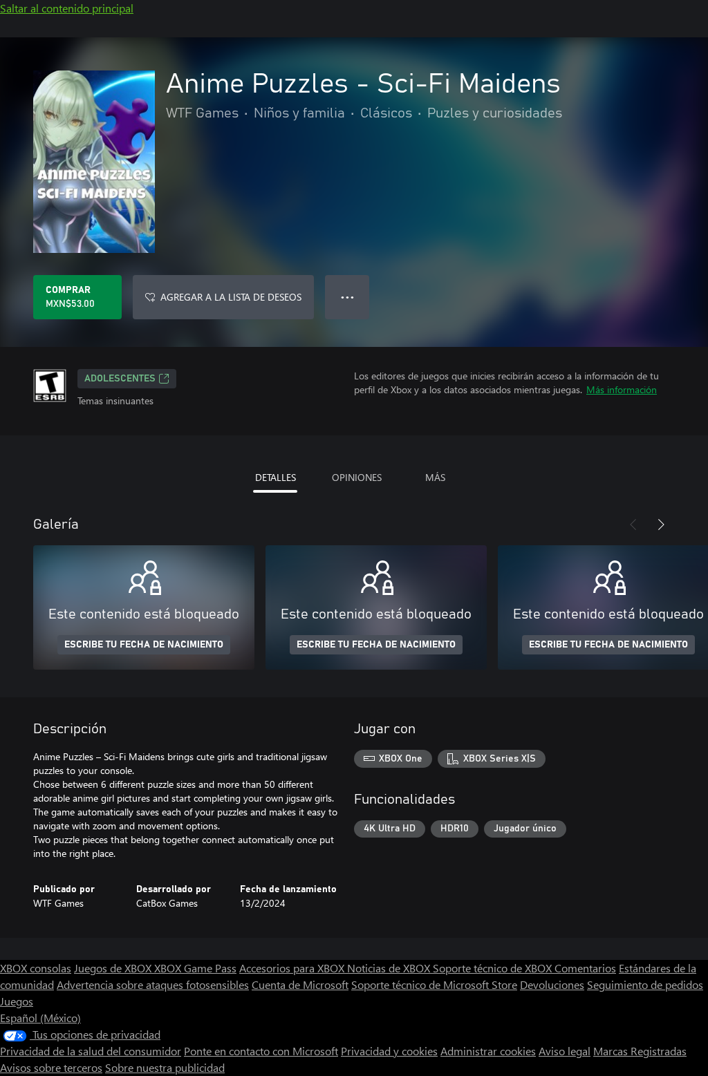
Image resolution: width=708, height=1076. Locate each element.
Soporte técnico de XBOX (494, 968)
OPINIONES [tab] (357, 477)
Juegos (16, 1001)
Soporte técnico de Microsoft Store (434, 984)
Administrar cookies (488, 1051)
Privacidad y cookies (389, 1051)
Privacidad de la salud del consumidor (90, 1051)
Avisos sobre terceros (51, 1067)
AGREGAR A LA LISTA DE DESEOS (230, 296)
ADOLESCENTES (120, 379)
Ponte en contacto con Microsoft (261, 1051)
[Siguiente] (661, 524)
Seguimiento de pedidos (645, 984)
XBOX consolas (35, 968)
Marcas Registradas (640, 1051)
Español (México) (40, 1017)
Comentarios (585, 968)
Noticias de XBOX (390, 968)
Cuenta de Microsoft (300, 984)
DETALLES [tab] (275, 477)
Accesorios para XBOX (293, 968)
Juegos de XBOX (114, 968)
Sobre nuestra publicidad (165, 1067)
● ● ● (347, 297)
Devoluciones (552, 984)
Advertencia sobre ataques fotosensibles (153, 984)
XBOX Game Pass (195, 968)
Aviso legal (564, 1051)
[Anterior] (633, 524)
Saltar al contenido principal (66, 8)
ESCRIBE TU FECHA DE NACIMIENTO (143, 645)
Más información (621, 389)
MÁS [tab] (435, 477)
